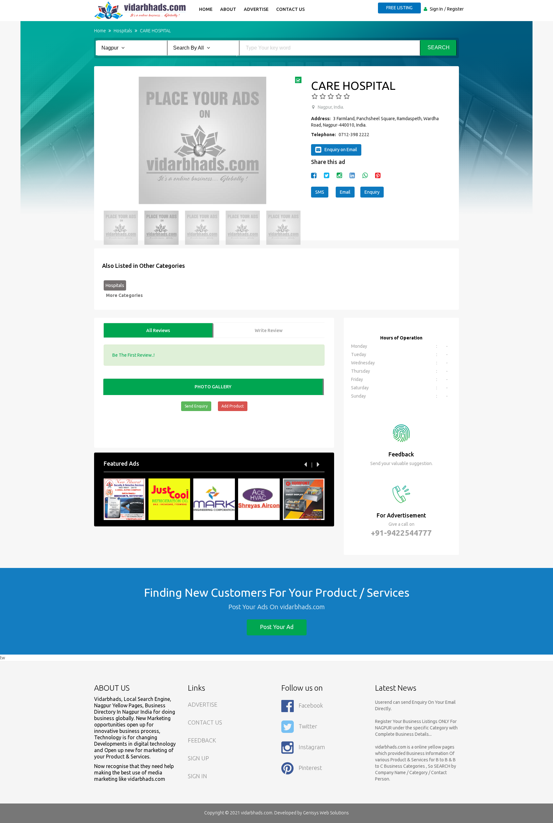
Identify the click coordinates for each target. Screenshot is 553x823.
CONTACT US (205, 722)
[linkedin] (352, 175)
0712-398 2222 (354, 134)
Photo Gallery (213, 386)
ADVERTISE (202, 704)
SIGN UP (198, 758)
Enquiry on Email (341, 149)
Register (455, 9)
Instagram (312, 747)
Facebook (311, 705)
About (228, 9)
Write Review (269, 330)
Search (439, 47)
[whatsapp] (365, 175)
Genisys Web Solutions (326, 812)
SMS (319, 192)
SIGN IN (197, 776)
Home (205, 9)
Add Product (232, 406)
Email (345, 192)
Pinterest (310, 768)
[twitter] (326, 175)
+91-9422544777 (401, 533)
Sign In (436, 9)
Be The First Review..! (133, 355)
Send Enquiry (196, 406)
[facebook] (314, 175)
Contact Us (290, 9)
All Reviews (158, 330)
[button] (112, 141)
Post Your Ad (276, 627)
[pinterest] (378, 175)
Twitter (308, 726)
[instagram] (339, 175)
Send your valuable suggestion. (401, 463)
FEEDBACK (202, 740)
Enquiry (372, 192)
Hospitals (115, 285)
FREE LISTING (399, 7)
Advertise (256, 9)
